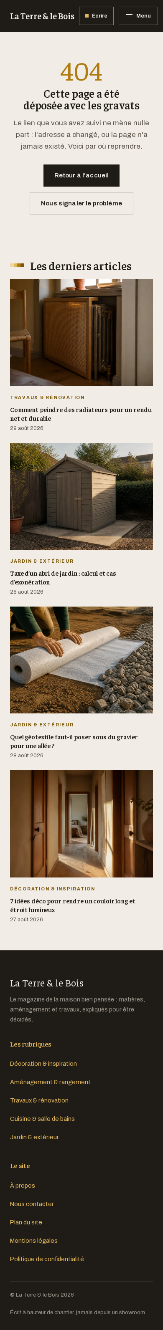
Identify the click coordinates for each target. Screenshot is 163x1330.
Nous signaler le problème (81, 203)
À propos (22, 1185)
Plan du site (26, 1222)
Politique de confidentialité (47, 1259)
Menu (143, 16)
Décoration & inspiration (43, 1063)
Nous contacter (32, 1204)
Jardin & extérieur (34, 1137)
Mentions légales (34, 1240)
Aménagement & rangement (50, 1082)
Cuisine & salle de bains (42, 1118)
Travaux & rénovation (39, 1100)
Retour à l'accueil (81, 175)
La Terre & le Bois (42, 15)
